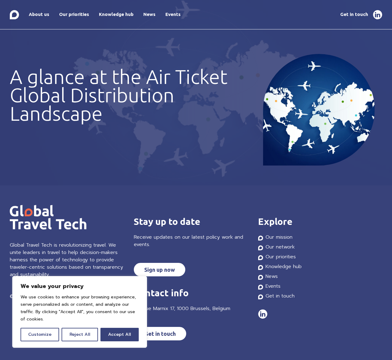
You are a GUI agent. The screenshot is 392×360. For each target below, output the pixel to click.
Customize (39, 334)
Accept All (119, 334)
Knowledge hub (116, 14)
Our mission (279, 237)
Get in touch (354, 14)
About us (39, 14)
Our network (280, 247)
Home (14, 14)
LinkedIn (377, 14)
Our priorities (74, 14)
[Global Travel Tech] (67, 218)
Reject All (80, 334)
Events (173, 14)
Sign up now (159, 270)
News (149, 14)
